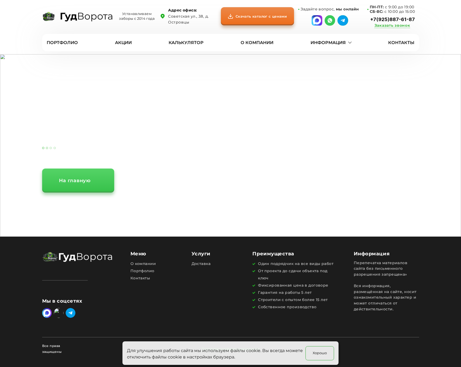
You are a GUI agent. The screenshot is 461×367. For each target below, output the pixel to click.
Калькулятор (186, 42)
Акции (123, 42)
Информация (328, 42)
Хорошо (320, 353)
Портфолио (62, 42)
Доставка (201, 263)
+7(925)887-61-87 (392, 19)
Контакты (401, 42)
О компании (257, 42)
